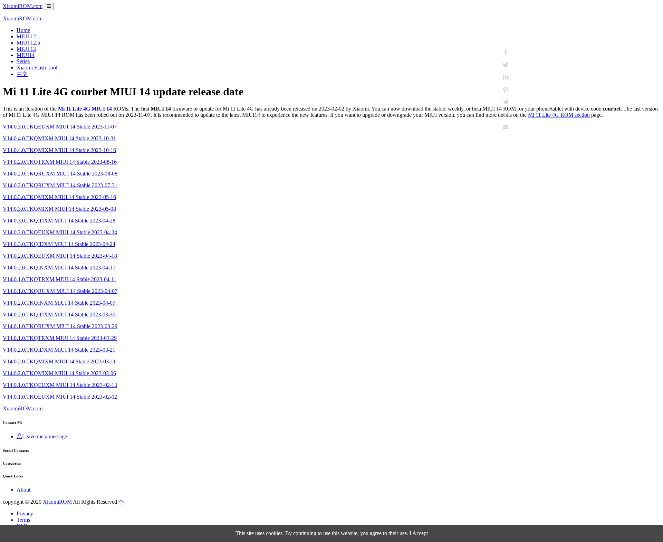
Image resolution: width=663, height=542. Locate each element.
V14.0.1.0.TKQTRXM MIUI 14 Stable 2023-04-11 (59, 279)
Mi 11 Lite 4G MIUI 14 (85, 109)
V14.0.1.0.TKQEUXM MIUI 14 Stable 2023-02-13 (60, 385)
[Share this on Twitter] (505, 65)
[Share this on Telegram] (505, 102)
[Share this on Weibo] (505, 114)
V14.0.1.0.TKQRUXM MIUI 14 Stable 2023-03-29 (60, 326)
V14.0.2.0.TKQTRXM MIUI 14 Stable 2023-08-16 (60, 162)
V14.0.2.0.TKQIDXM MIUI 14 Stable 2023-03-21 (59, 350)
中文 (22, 74)
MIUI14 (26, 55)
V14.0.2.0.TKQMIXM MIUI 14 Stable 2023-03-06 (59, 373)
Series (23, 61)
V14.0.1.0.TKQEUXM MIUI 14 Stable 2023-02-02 (60, 397)
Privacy (25, 513)
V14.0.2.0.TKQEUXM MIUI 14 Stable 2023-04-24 (60, 232)
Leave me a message (44, 436)
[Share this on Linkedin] (505, 77)
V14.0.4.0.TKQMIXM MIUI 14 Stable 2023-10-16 (59, 150)
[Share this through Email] (505, 127)
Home (23, 30)
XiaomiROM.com (22, 6)
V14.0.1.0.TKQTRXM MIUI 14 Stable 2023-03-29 (60, 338)
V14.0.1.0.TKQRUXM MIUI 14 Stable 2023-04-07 (60, 291)
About (23, 490)
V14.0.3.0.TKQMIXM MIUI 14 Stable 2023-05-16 (59, 197)
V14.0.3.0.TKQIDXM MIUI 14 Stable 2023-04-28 (59, 221)
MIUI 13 (26, 49)
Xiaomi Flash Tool (37, 67)
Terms (23, 520)
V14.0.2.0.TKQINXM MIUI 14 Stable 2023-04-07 (59, 303)
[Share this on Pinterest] (505, 90)
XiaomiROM (57, 502)
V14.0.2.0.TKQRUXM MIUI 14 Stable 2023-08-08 (60, 174)
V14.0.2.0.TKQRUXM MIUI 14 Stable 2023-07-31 (60, 185)
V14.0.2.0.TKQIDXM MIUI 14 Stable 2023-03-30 (59, 314)
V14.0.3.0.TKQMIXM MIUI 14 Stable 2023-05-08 (59, 209)
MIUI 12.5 (28, 43)
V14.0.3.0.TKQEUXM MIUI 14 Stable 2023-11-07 (60, 127)
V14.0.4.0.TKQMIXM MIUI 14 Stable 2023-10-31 (59, 138)
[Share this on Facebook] (505, 52)
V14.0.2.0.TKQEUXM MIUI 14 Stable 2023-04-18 (60, 256)
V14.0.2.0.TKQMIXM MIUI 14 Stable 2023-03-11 (59, 361)
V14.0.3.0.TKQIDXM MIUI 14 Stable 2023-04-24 (59, 244)
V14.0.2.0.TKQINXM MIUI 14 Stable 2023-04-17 (59, 267)
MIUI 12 (26, 36)
